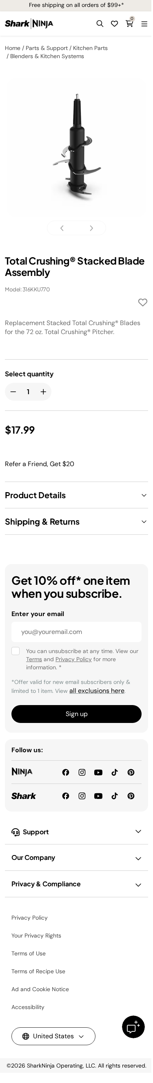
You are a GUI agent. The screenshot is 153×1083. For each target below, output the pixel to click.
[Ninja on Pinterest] (131, 772)
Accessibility (27, 1007)
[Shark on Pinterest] (131, 795)
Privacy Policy (73, 659)
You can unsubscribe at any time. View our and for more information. (82, 659)
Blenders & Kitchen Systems (47, 56)
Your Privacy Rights (36, 935)
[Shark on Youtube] (98, 795)
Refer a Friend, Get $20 (39, 464)
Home (12, 48)
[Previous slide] (64, 228)
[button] (100, 24)
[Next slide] (89, 228)
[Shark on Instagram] (82, 795)
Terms (34, 659)
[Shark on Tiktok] (115, 795)
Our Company (33, 857)
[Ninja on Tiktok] (115, 772)
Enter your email (37, 614)
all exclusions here (96, 690)
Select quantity (29, 374)
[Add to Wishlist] (142, 303)
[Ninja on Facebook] (66, 772)
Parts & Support (47, 48)
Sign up (77, 714)
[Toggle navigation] (144, 24)
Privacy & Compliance (46, 883)
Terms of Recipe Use (38, 971)
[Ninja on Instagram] (82, 772)
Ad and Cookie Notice (40, 989)
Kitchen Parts (90, 48)
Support (36, 831)
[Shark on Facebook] (66, 795)
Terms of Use (28, 953)
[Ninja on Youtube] (98, 772)
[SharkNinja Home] (29, 23)
